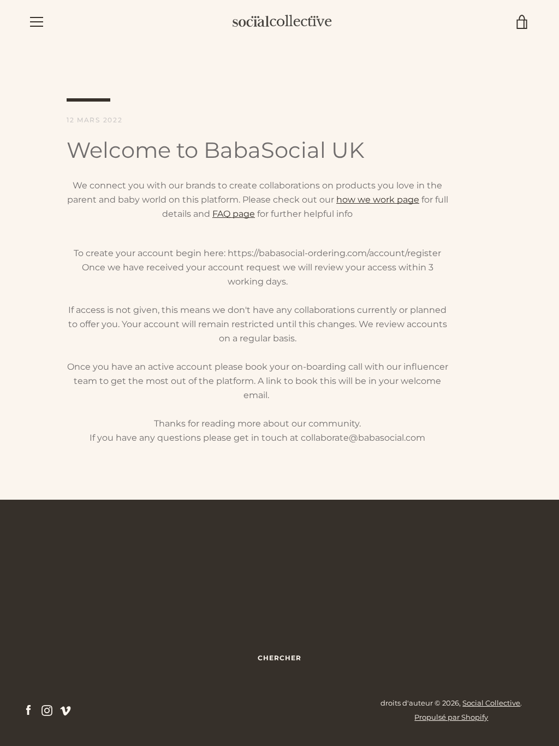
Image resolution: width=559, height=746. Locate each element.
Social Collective (491, 703)
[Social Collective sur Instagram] (46, 709)
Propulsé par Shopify (451, 717)
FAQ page (233, 214)
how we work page (377, 199)
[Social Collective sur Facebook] (28, 709)
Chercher (279, 658)
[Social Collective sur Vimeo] (65, 709)
